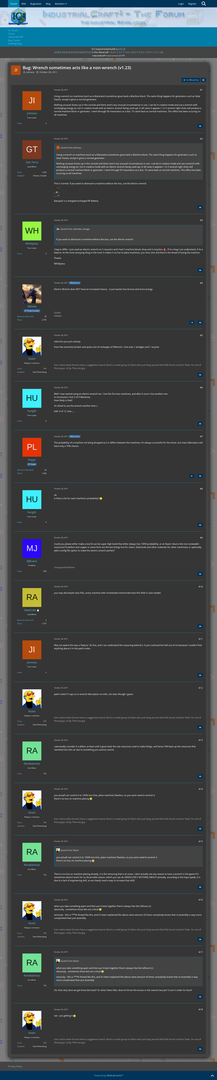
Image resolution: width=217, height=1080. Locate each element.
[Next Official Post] (192, 322)
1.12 (160, 52)
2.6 (81, 52)
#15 (201, 841)
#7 (201, 436)
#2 (201, 138)
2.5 (76, 52)
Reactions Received (25, 316)
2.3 (70, 52)
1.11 (153, 52)
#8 (201, 488)
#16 (201, 899)
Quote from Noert (70, 850)
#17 (201, 952)
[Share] (203, 80)
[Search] (204, 3)
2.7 (86, 52)
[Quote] (200, 126)
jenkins (120, 48)
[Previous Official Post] (192, 476)
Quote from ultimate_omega (75, 228)
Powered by (108, 1075)
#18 (201, 1009)
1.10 (146, 52)
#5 (201, 335)
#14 (201, 789)
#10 (201, 586)
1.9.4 (139, 52)
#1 (201, 89)
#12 (201, 687)
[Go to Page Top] (212, 1076)
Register (192, 3)
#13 (201, 740)
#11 (201, 638)
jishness (30, 72)
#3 (201, 220)
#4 (201, 282)
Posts (19, 123)
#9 (201, 537)
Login (181, 3)
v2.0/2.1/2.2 (60, 52)
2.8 (92, 52)
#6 (201, 387)
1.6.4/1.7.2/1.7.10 (118, 52)
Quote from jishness (71, 147)
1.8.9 (132, 52)
